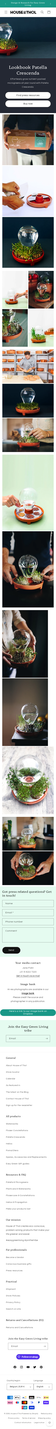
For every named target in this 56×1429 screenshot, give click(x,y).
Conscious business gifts (18, 1264)
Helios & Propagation (16, 1202)
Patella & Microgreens (17, 1182)
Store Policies (13, 1296)
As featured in (13, 1085)
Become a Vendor (15, 1257)
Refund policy (46, 1413)
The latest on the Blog (17, 1092)
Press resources (14, 1271)
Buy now (28, 104)
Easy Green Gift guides (17, 1164)
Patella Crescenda (15, 1137)
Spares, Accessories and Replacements (26, 1157)
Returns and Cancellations (19, 1328)
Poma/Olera (12, 1150)
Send (11, 950)
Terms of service (28, 1418)
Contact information (22, 1422)
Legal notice (39, 1422)
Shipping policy (44, 1418)
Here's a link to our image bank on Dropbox (28, 1012)
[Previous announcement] (5, 4)
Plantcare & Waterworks (18, 1189)
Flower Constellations (17, 1130)
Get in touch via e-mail (28, 976)
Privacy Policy (13, 1302)
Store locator (13, 1072)
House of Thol (16, 1413)
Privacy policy (13, 1418)
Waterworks (12, 1124)
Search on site (13, 1309)
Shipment (11, 1289)
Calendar (10, 1079)
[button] (6, 12)
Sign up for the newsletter (19, 1105)
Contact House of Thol (17, 1099)
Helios (9, 1144)
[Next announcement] (50, 4)
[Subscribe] (46, 1038)
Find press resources (28, 95)
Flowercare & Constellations (20, 1195)
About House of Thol (16, 1065)
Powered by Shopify (30, 1413)
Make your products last (18, 1209)
